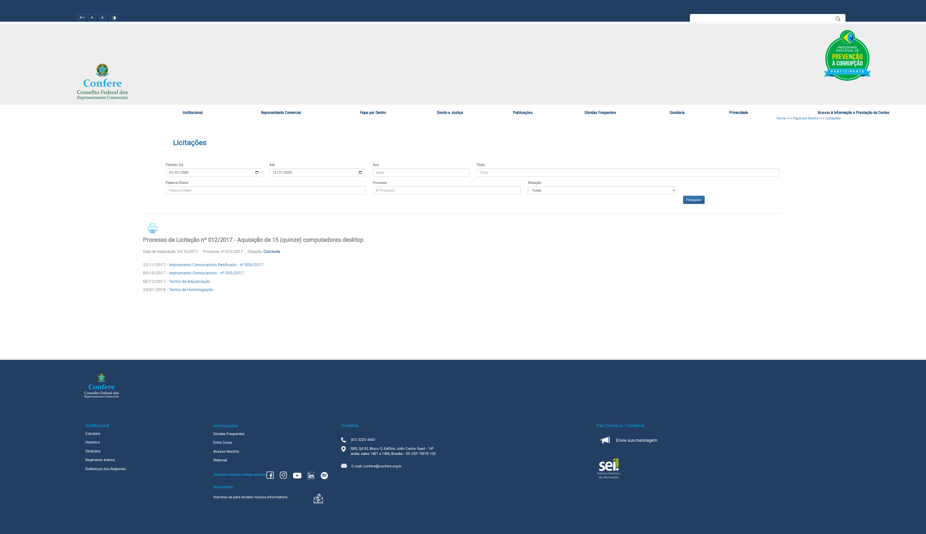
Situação (534, 183)
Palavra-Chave (177, 183)
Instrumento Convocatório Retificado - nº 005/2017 (216, 264)
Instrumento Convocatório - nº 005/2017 (206, 272)
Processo (380, 183)
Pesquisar (693, 200)
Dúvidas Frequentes (600, 112)
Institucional (193, 112)
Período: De (174, 165)
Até (272, 165)
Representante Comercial (281, 112)
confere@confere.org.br (382, 466)
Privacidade (738, 112)
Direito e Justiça (450, 112)
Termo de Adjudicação (189, 281)
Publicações (523, 112)
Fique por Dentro (373, 112)
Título (480, 165)
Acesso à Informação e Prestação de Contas (853, 112)
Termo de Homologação (191, 289)
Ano (376, 165)
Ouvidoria (677, 112)
